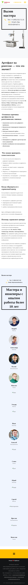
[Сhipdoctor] (5, 2)
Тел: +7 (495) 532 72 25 (16, 20)
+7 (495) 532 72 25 (17, 2)
